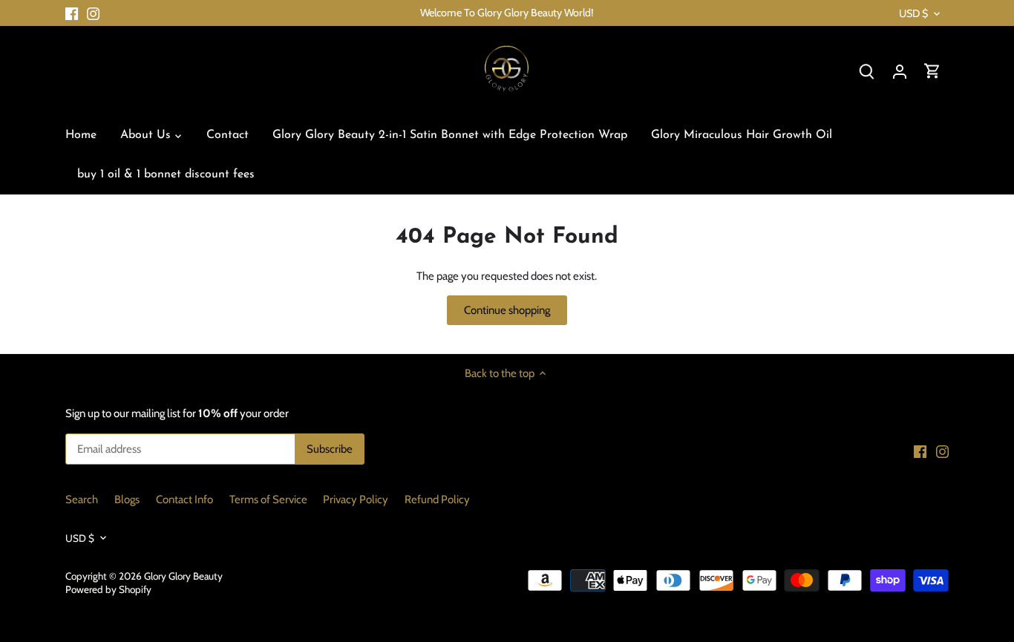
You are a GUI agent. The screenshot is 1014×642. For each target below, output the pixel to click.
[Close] (971, 381)
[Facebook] (797, 569)
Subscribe (921, 524)
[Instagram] (818, 569)
